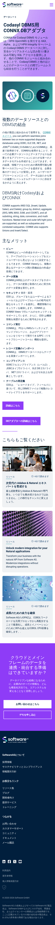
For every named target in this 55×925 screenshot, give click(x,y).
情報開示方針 (9, 771)
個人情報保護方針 (10, 881)
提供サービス (9, 802)
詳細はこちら (13, 405)
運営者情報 (7, 876)
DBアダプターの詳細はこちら (21, 421)
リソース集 (8, 788)
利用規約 (6, 870)
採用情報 (7, 762)
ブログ (5, 792)
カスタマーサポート (12, 828)
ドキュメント (9, 838)
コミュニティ (9, 833)
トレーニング (9, 807)
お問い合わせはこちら (27, 704)
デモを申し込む (27, 714)
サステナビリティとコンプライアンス (22, 766)
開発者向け (8, 797)
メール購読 (8, 842)
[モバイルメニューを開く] (51, 4)
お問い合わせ (9, 823)
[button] (4, 887)
